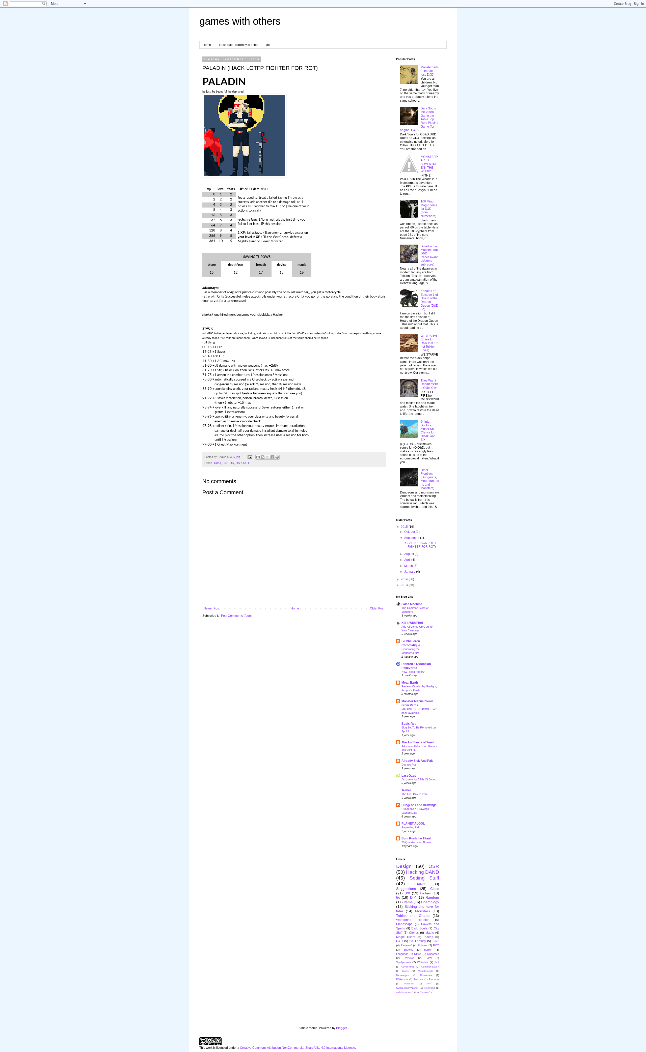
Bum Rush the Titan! (416, 838)
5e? (437, 962)
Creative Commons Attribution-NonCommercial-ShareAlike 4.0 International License (297, 1047)
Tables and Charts (412, 916)
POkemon (402, 979)
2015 (405, 527)
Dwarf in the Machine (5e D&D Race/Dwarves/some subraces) (429, 255)
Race (436, 941)
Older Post (377, 608)
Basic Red (408, 723)
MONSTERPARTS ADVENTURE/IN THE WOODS (429, 164)
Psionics (409, 983)
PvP (428, 983)
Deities (425, 893)
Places (428, 937)
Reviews (409, 957)
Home (207, 45)
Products (434, 979)
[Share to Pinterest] (277, 457)
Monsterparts (425, 971)
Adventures (407, 966)
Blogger (341, 1028)
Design (404, 866)
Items (408, 902)
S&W (429, 957)
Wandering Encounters (413, 920)
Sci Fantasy (417, 941)
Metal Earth (409, 682)
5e (398, 897)
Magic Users (405, 937)
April (407, 560)
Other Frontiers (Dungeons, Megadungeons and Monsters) (430, 479)
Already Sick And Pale (417, 761)
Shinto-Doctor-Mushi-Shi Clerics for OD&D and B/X (428, 431)
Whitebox (422, 962)
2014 (405, 579)
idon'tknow (421, 992)
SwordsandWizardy (407, 987)
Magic (429, 932)
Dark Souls (419, 928)
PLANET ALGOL (413, 823)
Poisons (418, 979)
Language (402, 953)
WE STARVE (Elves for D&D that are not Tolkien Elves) (429, 343)
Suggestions (406, 889)
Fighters (423, 945)
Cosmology (430, 902)
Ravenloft (406, 945)
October (410, 532)
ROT (246, 462)
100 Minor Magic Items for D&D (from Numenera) (429, 209)
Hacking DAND (422, 872)
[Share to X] (267, 457)
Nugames (433, 953)
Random (432, 897)
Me (267, 45)
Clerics (414, 932)
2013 (405, 585)
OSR (239, 462)
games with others (240, 21)
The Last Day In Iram (414, 794)
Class (217, 462)
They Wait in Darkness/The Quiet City (429, 384)
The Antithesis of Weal (417, 742)
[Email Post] (249, 456)
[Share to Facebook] (272, 457)
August (409, 554)
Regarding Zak (410, 827)
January (410, 571)
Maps (405, 971)
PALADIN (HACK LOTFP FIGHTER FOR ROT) (420, 544)
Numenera (426, 975)
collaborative (403, 992)
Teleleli (406, 790)
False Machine (411, 604)
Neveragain (403, 975)
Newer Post (212, 608)
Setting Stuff (424, 878)
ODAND (419, 884)
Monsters (422, 911)
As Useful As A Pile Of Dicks (418, 779)
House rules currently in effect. (238, 45)
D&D (225, 462)
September (412, 538)
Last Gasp (408, 775)
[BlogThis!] (262, 457)
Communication (430, 966)
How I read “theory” (413, 671)
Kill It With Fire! (412, 623)
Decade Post (409, 764)
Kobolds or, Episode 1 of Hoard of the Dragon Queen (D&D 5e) (429, 300)
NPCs (417, 953)
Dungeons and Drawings (419, 805)
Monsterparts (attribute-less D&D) (430, 71)
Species (408, 949)
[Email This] (257, 457)
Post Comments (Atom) (237, 616)
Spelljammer (403, 962)
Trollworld (429, 987)
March (409, 566)
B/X (407, 893)
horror (428, 949)
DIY (232, 462)
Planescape (404, 924)
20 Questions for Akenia (416, 842)
